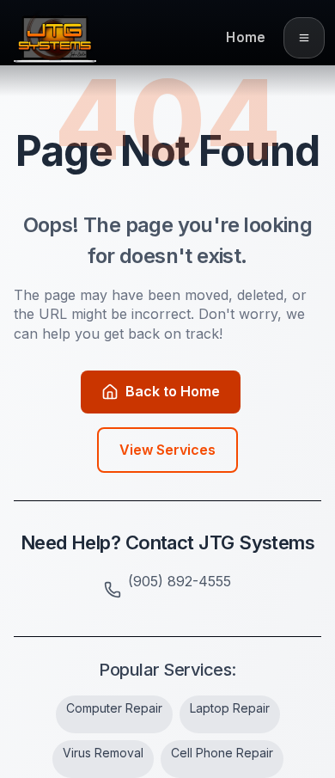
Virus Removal (103, 752)
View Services (167, 449)
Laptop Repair (230, 708)
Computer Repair (114, 708)
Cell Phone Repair (222, 752)
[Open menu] (304, 37)
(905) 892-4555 (179, 581)
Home (245, 37)
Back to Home (172, 391)
